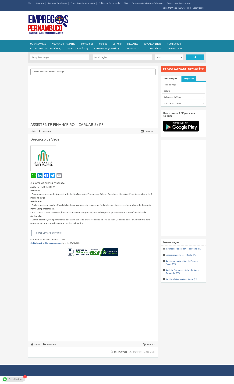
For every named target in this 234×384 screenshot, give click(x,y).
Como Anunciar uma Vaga (83, 3)
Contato (40, 3)
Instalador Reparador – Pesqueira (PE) (183, 249)
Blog (30, 3)
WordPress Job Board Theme (114, 380)
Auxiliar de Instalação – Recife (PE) (182, 279)
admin (33, 131)
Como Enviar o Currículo (49, 233)
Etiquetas (189, 78)
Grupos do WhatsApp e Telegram (147, 3)
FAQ (126, 3)
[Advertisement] (134, 25)
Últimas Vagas (38, 44)
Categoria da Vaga (172, 97)
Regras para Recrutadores (179, 3)
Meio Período (174, 44)
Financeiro (52, 345)
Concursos (87, 44)
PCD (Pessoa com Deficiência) (45, 48)
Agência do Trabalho (63, 44)
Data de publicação (172, 103)
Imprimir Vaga (120, 352)
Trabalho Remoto (176, 48)
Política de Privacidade (109, 3)
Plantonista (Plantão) (106, 48)
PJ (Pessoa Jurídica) (77, 48)
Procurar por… (171, 78)
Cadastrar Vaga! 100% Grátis (176, 8)
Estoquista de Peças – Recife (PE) (181, 255)
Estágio (117, 44)
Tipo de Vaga (170, 85)
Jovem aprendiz (152, 44)
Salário (167, 91)
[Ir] (195, 57)
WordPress (148, 380)
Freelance (132, 44)
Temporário (154, 48)
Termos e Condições (57, 3)
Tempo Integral (133, 48)
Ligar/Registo (199, 8)
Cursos (103, 44)
